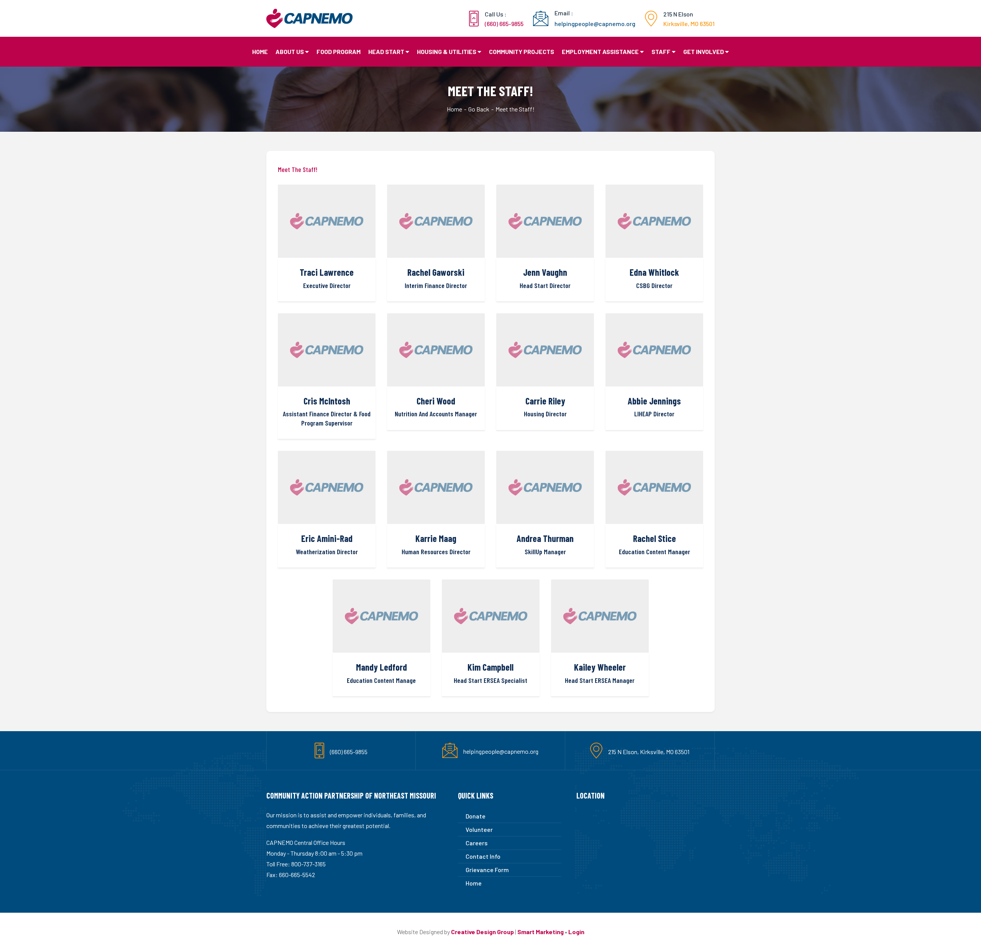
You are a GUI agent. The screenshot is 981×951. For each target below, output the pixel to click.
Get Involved (703, 51)
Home (260, 51)
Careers (476, 842)
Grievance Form (487, 869)
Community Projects (521, 51)
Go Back (478, 109)
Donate (476, 816)
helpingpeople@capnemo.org (500, 751)
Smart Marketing (540, 931)
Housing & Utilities (446, 51)
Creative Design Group (482, 931)
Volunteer (479, 829)
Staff (661, 51)
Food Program (339, 51)
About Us (290, 51)
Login (576, 931)
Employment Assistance (600, 51)
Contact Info (483, 856)
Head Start (386, 51)
